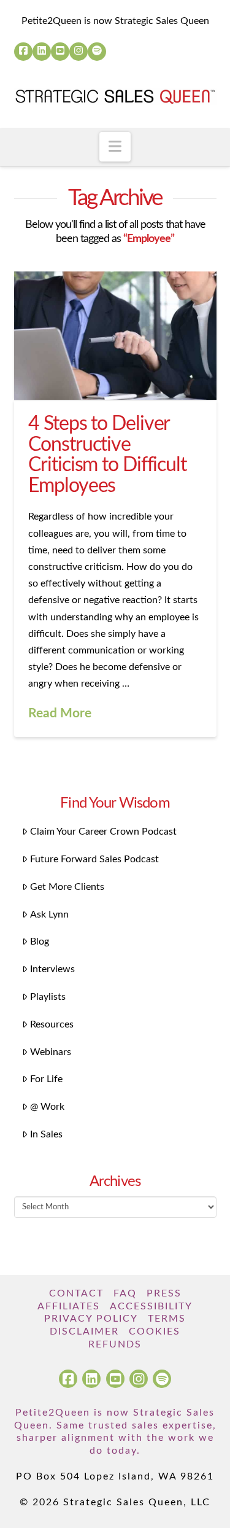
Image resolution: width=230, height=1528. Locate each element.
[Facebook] (23, 51)
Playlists (48, 997)
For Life (46, 1079)
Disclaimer (84, 1331)
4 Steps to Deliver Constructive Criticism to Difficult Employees (107, 455)
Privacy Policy (91, 1318)
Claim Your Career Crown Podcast (103, 831)
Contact (76, 1293)
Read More (59, 713)
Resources (52, 1024)
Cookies (154, 1331)
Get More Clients (67, 887)
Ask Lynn (49, 914)
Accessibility (151, 1306)
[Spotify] (97, 51)
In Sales (46, 1134)
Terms (167, 1318)
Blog (39, 941)
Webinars (50, 1052)
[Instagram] (78, 51)
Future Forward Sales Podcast (94, 859)
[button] (115, 147)
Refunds (115, 1344)
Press (164, 1293)
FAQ (125, 1293)
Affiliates (68, 1306)
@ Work (47, 1107)
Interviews (52, 969)
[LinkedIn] (42, 51)
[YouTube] (60, 51)
